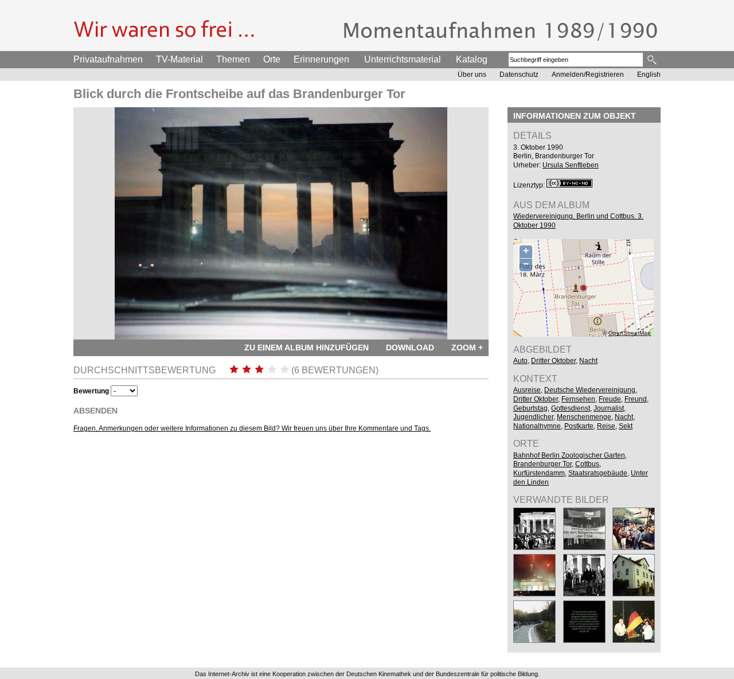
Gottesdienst (570, 408)
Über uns (472, 75)
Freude (610, 399)
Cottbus (587, 464)
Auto (520, 361)
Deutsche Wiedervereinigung (589, 390)
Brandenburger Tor (542, 464)
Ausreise (527, 390)
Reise (606, 426)
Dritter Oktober (553, 361)
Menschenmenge (584, 417)
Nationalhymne (537, 426)
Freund (635, 399)
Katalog (471, 59)
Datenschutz (518, 75)
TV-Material (179, 59)
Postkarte (579, 426)
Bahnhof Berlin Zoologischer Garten (569, 455)
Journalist (609, 408)
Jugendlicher (533, 417)
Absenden (95, 410)
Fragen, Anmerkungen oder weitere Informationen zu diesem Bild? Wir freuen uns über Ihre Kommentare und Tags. (252, 428)
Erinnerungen (321, 59)
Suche (653, 60)
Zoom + (467, 347)
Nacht (588, 361)
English (649, 75)
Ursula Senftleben (570, 165)
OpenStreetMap (629, 333)
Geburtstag (530, 408)
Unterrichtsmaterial (402, 59)
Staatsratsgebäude (597, 473)
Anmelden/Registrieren (588, 75)
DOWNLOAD (410, 347)
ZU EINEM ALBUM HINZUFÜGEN (306, 347)
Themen (233, 59)
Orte (271, 59)
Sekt (626, 426)
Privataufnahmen (108, 59)
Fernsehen (578, 399)
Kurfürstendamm (539, 473)
